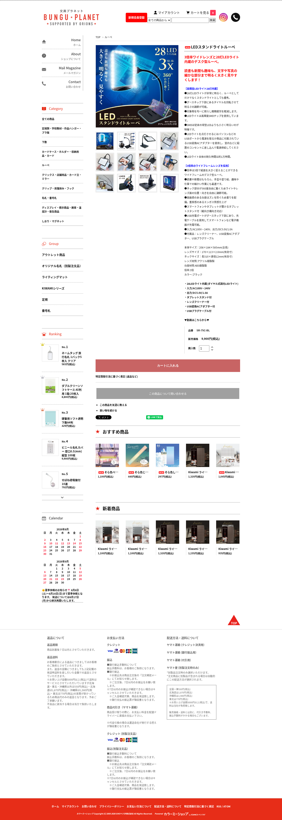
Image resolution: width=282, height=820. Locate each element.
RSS (219, 806)
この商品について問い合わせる (168, 393)
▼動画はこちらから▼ (196, 320)
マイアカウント (70, 806)
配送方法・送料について (167, 806)
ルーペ (108, 37)
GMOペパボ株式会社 (124, 813)
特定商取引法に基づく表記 (199, 806)
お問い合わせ (89, 806)
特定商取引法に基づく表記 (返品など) (117, 376)
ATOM (226, 806)
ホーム (55, 806)
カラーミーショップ (85, 813)
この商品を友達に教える (113, 405)
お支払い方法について (139, 806)
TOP (98, 37)
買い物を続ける (108, 410)
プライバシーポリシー (111, 806)
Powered (159, 813)
